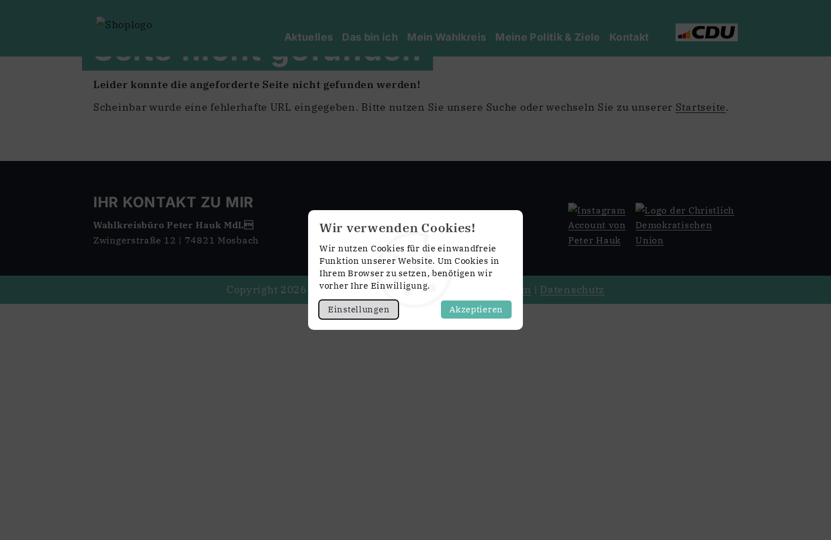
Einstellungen (358, 309)
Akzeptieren (476, 309)
